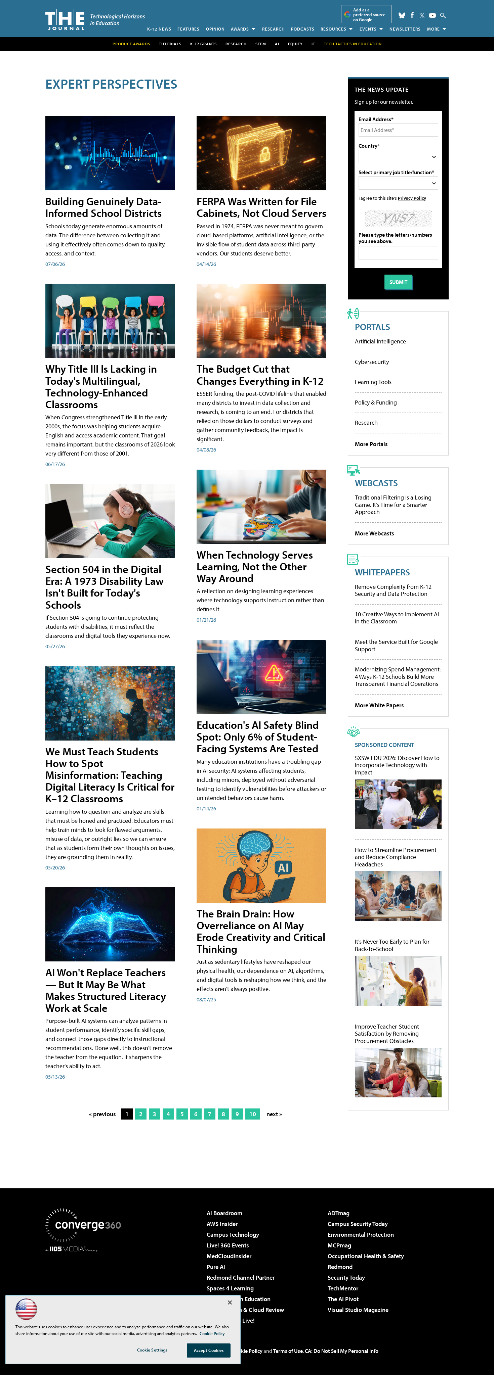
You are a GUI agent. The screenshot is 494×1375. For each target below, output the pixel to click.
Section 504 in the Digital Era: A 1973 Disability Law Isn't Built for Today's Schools (104, 586)
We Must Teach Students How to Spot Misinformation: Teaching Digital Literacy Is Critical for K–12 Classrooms (109, 775)
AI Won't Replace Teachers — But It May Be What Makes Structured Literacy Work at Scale (105, 989)
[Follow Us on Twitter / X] (422, 15)
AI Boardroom (224, 1213)
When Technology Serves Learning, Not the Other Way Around (255, 566)
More (433, 29)
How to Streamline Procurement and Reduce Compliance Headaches (396, 857)
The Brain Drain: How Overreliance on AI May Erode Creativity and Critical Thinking (261, 931)
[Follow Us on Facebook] (412, 15)
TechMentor (343, 1288)
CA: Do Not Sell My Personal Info (341, 1350)
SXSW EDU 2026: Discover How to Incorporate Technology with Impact (397, 765)
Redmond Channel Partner (241, 1277)
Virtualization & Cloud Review (245, 1310)
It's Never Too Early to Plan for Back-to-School (392, 945)
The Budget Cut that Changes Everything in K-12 (260, 374)
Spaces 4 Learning (230, 1288)
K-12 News (159, 29)
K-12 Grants (203, 43)
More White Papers (379, 705)
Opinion (215, 29)
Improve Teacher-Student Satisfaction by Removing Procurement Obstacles (387, 1034)
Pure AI (216, 1267)
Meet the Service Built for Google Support (396, 645)
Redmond (340, 1267)
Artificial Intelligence (380, 341)
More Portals (371, 444)
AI (277, 43)
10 (252, 1114)
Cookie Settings (152, 1350)
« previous (102, 1114)
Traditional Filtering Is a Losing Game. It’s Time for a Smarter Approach (393, 504)
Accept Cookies (209, 1350)
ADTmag (338, 1213)
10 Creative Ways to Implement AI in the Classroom (397, 617)
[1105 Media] (85, 1286)
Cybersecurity (372, 362)
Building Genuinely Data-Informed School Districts (103, 207)
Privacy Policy (412, 198)
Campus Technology (233, 1234)
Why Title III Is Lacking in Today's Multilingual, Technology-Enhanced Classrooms (101, 386)
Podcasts (303, 29)
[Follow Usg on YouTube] (432, 15)
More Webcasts (374, 533)
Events (368, 29)
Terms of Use (288, 1350)
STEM (260, 43)
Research (273, 29)
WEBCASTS (376, 482)
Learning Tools (373, 382)
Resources (333, 29)
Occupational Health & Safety (366, 1256)
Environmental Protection (361, 1234)
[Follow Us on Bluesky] (402, 15)
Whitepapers (382, 572)
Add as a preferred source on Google (369, 14)
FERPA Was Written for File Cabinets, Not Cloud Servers (261, 207)
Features (188, 29)
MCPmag (339, 1245)
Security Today (346, 1277)
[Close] (229, 1302)
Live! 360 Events (228, 1245)
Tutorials (170, 43)
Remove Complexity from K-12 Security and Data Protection (393, 590)
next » (274, 1114)
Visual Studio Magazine (358, 1310)
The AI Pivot (343, 1299)
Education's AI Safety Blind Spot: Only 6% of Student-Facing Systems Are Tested (258, 736)
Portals (372, 326)
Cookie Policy (247, 1350)
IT (313, 43)
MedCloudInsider (229, 1256)
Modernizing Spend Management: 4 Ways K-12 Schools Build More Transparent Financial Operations (398, 676)
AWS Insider (222, 1224)
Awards (240, 29)
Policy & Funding (376, 402)
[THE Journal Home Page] (95, 19)
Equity (295, 43)
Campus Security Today (358, 1224)
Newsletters (405, 29)
